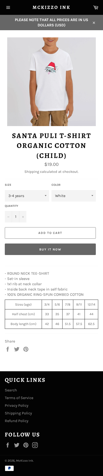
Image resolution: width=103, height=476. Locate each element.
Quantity (11, 206)
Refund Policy (16, 420)
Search (11, 390)
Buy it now (50, 249)
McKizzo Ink (51, 7)
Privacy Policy (16, 405)
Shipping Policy (18, 413)
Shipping (31, 171)
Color (56, 184)
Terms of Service (19, 397)
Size (8, 184)
